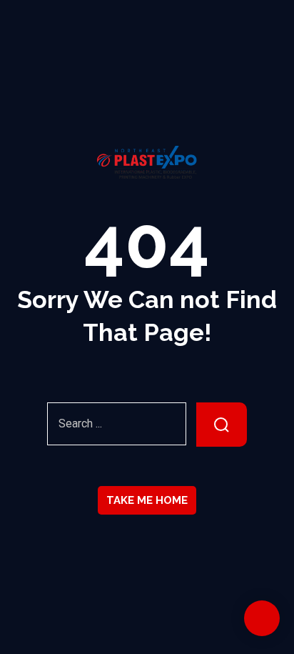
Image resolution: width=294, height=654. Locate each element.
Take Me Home (147, 500)
